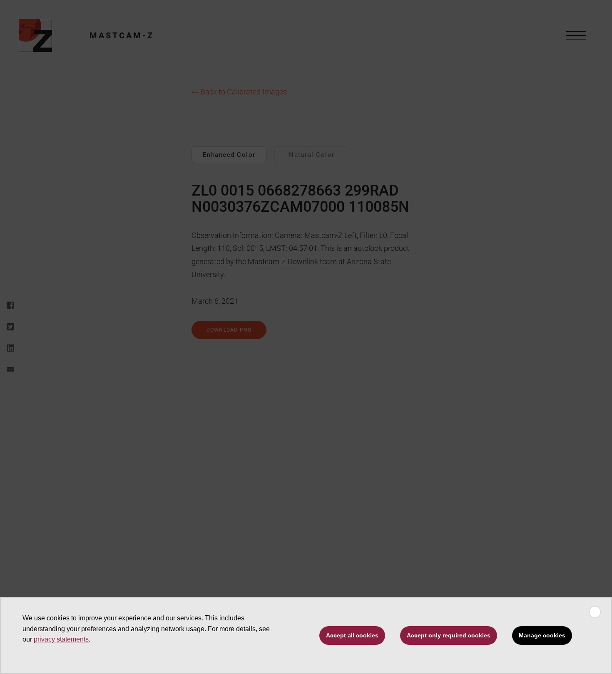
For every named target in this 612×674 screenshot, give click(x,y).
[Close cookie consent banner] (595, 612)
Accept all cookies (352, 635)
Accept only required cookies (448, 635)
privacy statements (61, 639)
